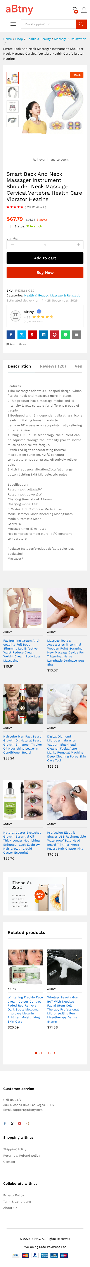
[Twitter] (12, 1123)
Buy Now (45, 272)
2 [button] (41, 1053)
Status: (19, 226)
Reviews (35, 207)
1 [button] (36, 1053)
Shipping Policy (14, 1149)
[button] (18, 625)
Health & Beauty (36, 295)
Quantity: (12, 238)
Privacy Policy (13, 1195)
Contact (9, 1161)
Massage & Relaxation (66, 295)
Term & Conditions (17, 1201)
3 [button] (45, 1053)
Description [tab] (19, 366)
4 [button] (49, 1053)
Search (81, 24)
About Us (10, 1208)
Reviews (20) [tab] (53, 366)
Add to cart (45, 258)
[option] (25, 992)
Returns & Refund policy (21, 1155)
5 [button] (54, 1053)
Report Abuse (17, 344)
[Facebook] (5, 1123)
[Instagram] (27, 1124)
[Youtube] (19, 1123)
